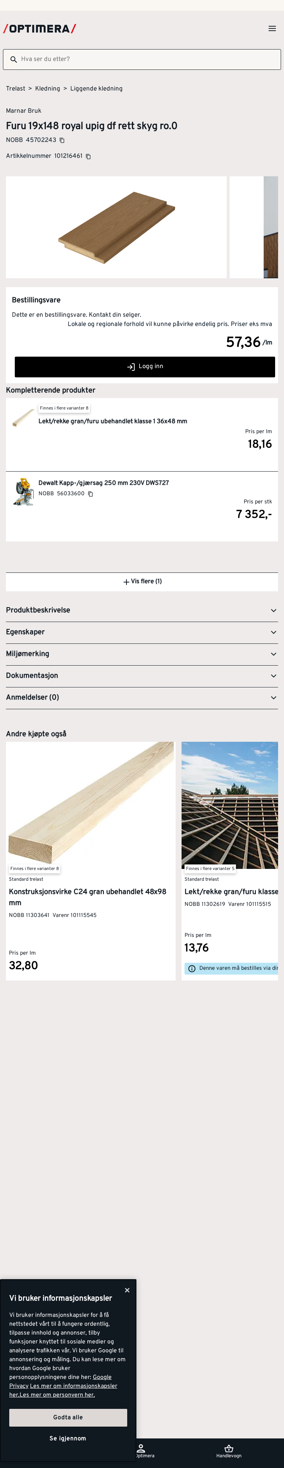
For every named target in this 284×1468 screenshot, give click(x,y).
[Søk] (10, 59)
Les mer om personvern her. (57, 1395)
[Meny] (272, 28)
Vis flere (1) (146, 582)
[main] (68, 1370)
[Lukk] (127, 1290)
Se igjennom (68, 1438)
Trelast (15, 89)
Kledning (47, 89)
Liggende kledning (96, 89)
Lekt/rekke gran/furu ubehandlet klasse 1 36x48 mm (112, 422)
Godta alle (68, 1417)
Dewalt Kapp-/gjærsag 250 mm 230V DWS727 (103, 483)
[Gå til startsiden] (39, 28)
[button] (142, 611)
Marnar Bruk (23, 111)
